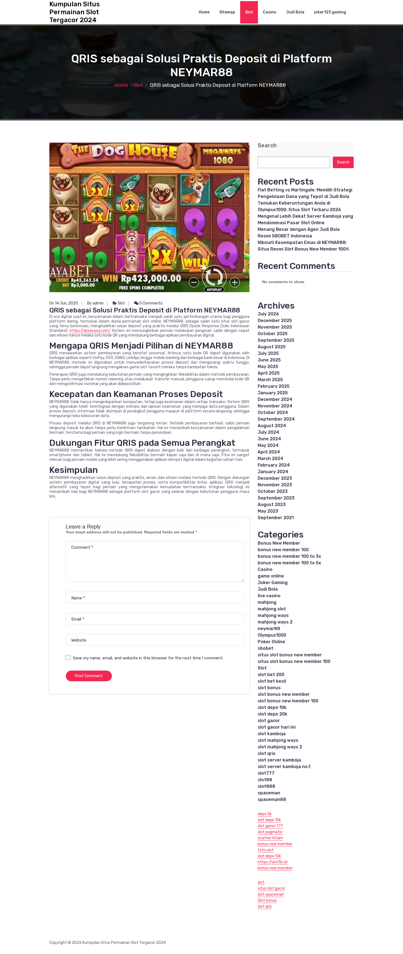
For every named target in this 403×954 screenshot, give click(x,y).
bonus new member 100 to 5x (289, 562)
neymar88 (269, 628)
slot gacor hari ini (277, 727)
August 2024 (272, 425)
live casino (269, 595)
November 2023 (275, 484)
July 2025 (268, 353)
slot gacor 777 (270, 826)
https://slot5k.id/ (273, 862)
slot (261, 882)
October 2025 (273, 333)
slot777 (266, 773)
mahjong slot (272, 608)
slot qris (267, 753)
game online (271, 576)
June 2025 (269, 360)
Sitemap (227, 12)
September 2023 (276, 498)
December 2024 (275, 399)
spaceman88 (272, 799)
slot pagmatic (270, 832)
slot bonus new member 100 (288, 700)
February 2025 (274, 386)
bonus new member (275, 844)
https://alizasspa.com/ (90, 330)
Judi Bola (295, 12)
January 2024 (273, 471)
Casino (269, 12)
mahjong (267, 602)
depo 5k (265, 814)
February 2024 (274, 465)
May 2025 (268, 366)
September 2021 (276, 517)
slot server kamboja (279, 760)
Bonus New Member (279, 543)
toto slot (266, 850)
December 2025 (275, 320)
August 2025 (272, 346)
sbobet (265, 648)
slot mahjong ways (278, 740)
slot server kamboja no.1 (284, 766)
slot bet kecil (272, 681)
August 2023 (272, 504)
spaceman (269, 792)
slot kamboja (272, 733)
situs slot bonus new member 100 (294, 661)
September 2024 (276, 419)
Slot (249, 12)
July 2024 (268, 432)
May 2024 (268, 445)
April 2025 (269, 373)
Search (267, 145)
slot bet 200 (271, 674)
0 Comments (150, 303)
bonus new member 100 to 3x (289, 556)
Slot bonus (267, 900)
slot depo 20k (272, 714)
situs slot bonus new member (290, 654)
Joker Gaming (273, 582)
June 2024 (269, 438)
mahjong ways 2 (275, 622)
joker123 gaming (330, 12)
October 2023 (273, 491)
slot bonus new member (284, 694)
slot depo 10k (272, 707)
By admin (95, 303)
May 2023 (268, 511)
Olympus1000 (272, 635)
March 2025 (270, 379)
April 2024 (269, 452)
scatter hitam (270, 838)
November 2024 (275, 406)
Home (204, 12)
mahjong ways (273, 615)
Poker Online (271, 641)
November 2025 (275, 327)
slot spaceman (271, 894)
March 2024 (270, 458)
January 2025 (273, 392)
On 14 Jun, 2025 (63, 303)
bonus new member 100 (283, 549)
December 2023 (275, 478)
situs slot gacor (271, 888)
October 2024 (273, 412)
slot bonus (269, 687)
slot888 (266, 786)
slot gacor (269, 720)
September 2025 (276, 340)
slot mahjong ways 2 (280, 746)
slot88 (265, 779)
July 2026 (268, 314)
